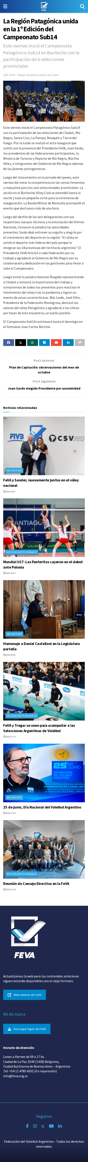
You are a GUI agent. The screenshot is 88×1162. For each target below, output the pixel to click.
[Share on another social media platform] (80, 342)
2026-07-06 (10, 813)
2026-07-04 (10, 889)
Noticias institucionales (22, 552)
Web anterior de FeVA (27, 995)
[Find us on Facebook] (27, 1126)
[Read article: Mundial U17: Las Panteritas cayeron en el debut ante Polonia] (44, 527)
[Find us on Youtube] (51, 1126)
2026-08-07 (10, 491)
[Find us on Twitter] (43, 1126)
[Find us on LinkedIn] (60, 1126)
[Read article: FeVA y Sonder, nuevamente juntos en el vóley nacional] (44, 446)
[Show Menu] (5, 6)
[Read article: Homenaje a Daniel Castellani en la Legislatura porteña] (44, 609)
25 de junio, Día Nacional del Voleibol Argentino (42, 807)
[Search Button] (82, 6)
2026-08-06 (10, 655)
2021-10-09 (9, 75)
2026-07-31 (10, 736)
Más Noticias (14, 470)
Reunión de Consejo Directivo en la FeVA (36, 883)
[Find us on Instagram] (35, 1126)
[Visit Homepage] (43, 6)
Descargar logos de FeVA (30, 1029)
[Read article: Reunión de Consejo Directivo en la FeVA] (44, 849)
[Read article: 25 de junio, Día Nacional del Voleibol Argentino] (44, 773)
